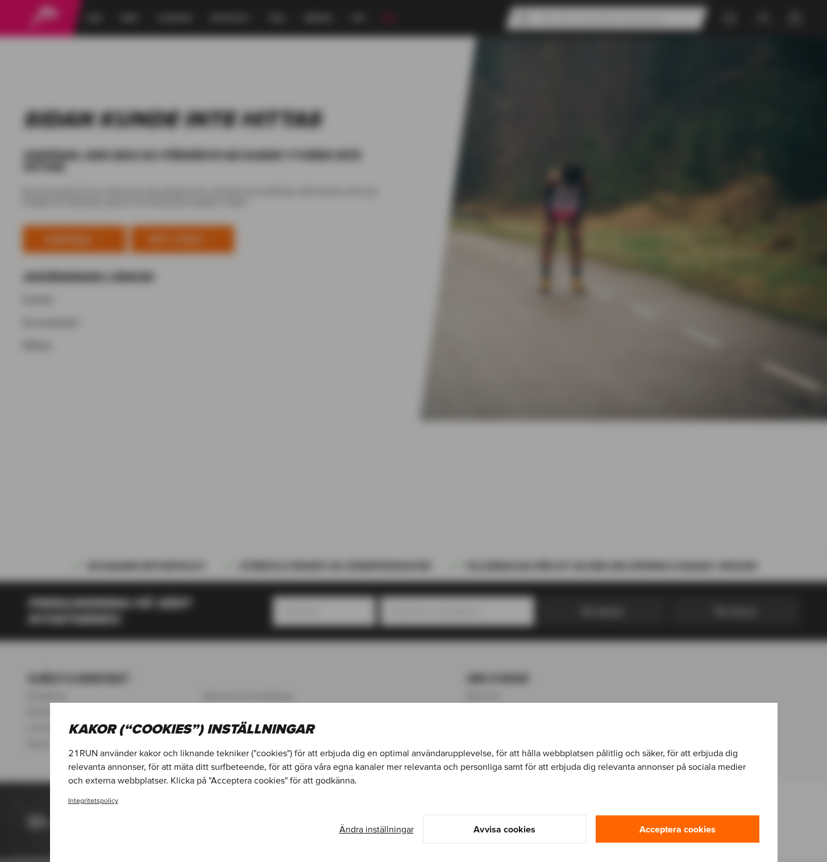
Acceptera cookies (677, 829)
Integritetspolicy (93, 800)
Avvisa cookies (504, 829)
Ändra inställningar (376, 829)
